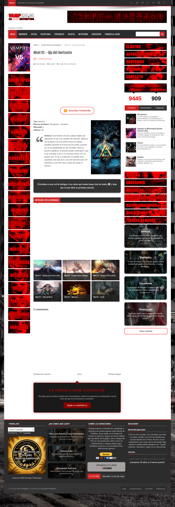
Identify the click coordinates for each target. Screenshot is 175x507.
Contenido (149, 489)
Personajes (59, 34)
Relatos (71, 34)
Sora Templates (23, 489)
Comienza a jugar (112, 34)
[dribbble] (153, 3)
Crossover (96, 34)
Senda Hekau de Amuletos (67, 64)
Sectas (34, 34)
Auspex (140, 157)
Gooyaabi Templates (48, 489)
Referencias (160, 489)
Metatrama (83, 34)
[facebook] (131, 3)
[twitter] (137, 3)
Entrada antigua (114, 374)
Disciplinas (46, 34)
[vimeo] (142, 3)
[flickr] (148, 3)
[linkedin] (159, 3)
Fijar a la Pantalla (77, 405)
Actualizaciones (136, 489)
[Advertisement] (77, 84)
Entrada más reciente (41, 374)
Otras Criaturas (146, 331)
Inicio (12, 34)
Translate (27, 433)
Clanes (140, 143)
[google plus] (164, 3)
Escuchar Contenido (77, 110)
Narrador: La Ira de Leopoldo (29, 3)
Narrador (23, 34)
